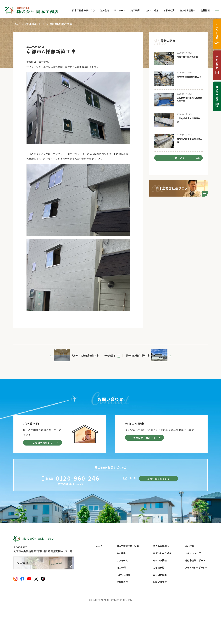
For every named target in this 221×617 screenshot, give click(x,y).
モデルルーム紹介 (162, 553)
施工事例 (134, 10)
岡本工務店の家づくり (83, 10)
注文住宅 (104, 10)
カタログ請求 (160, 574)
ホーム (99, 546)
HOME (16, 24)
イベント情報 (160, 560)
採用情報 (22, 563)
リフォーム (119, 10)
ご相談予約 (158, 567)
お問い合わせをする (158, 478)
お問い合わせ (160, 581)
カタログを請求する (144, 437)
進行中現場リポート (35, 24)
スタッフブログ (193, 553)
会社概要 (205, 10)
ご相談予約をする (42, 442)
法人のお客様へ (188, 10)
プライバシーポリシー (196, 567)
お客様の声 (169, 10)
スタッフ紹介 (151, 10)
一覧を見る (178, 157)
